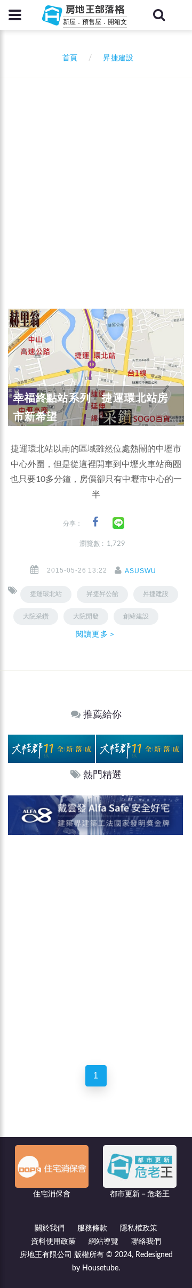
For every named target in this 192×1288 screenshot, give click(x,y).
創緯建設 (136, 616)
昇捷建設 (156, 594)
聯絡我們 (146, 1241)
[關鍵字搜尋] (159, 15)
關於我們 (50, 1228)
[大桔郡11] (51, 749)
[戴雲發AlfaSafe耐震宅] (95, 815)
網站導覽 (103, 1241)
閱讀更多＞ (96, 634)
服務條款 (92, 1228)
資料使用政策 (53, 1241)
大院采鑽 (36, 616)
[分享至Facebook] (95, 522)
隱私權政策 (138, 1228)
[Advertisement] (96, 179)
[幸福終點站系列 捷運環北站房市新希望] (96, 367)
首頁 (67, 58)
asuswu (140, 571)
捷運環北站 (46, 594)
